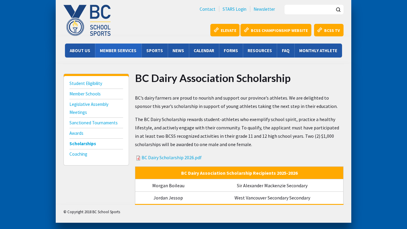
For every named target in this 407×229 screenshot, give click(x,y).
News (178, 50)
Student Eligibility (85, 83)
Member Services (118, 50)
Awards (76, 133)
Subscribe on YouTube (162, 211)
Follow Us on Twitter (149, 211)
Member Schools (85, 94)
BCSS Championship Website (279, 30)
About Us (80, 50)
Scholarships (82, 143)
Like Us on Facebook (135, 211)
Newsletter (264, 9)
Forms (231, 50)
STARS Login (234, 9)
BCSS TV (332, 30)
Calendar (204, 50)
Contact (207, 9)
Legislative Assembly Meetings (88, 108)
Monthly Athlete (318, 50)
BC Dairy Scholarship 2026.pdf (172, 157)
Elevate (228, 30)
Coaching (78, 154)
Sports (154, 50)
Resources (260, 50)
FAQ (286, 50)
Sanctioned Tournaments (93, 123)
